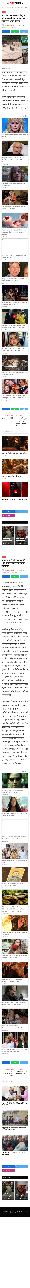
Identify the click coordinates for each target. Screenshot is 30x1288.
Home (3, 11)
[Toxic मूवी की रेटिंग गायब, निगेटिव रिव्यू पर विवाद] (15, 443)
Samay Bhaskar (10, 25)
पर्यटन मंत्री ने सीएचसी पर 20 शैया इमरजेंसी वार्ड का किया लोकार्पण (8, 1073)
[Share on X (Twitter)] (24, 31)
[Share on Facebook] (6, 31)
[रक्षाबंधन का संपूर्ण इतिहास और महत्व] (15, 466)
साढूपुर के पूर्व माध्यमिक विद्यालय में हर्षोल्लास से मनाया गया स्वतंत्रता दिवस (14, 1129)
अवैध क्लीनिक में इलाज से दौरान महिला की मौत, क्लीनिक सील (14, 1154)
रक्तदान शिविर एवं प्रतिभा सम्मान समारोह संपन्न (21, 1073)
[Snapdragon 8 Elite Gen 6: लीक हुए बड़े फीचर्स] (15, 489)
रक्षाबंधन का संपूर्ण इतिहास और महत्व (11, 476)
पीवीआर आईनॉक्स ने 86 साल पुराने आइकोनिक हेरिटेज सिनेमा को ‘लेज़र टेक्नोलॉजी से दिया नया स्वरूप (21, 422)
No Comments (6, 27)
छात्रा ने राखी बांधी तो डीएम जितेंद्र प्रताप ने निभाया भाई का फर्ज (14, 1104)
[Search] (27, 2)
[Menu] (3, 2)
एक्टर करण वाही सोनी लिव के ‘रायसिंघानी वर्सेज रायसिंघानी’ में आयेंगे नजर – (8, 421)
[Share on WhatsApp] (15, 31)
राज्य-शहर (3, 556)
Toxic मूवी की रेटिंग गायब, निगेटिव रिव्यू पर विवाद (14, 453)
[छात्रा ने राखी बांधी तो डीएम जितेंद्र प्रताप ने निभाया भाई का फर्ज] (15, 1093)
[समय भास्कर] (15, 2)
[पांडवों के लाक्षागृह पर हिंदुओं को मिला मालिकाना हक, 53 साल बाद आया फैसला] (15, 49)
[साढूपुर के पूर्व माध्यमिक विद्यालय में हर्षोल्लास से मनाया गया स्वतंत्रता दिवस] (15, 1118)
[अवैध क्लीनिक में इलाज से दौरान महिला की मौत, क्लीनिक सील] (15, 1143)
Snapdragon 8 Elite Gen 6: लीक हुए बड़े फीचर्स (14, 499)
